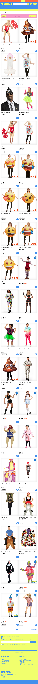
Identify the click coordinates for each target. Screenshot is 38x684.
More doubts (3, 663)
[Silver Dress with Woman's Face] (28, 470)
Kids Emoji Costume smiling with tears (26, 179)
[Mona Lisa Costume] (10, 504)
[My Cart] (36, 4)
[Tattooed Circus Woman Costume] (28, 268)
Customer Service (19, 649)
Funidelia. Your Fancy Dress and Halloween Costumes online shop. (6, 4)
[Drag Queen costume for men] (10, 436)
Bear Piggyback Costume (5, 551)
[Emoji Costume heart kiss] (10, 200)
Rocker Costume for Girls (5, 348)
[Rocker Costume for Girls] (10, 335)
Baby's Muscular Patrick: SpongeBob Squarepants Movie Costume (25, 585)
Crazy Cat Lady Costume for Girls (25, 449)
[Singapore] (2, 672)
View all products (34, 629)
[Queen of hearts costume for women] (28, 133)
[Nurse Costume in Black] (28, 301)
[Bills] (28, 369)
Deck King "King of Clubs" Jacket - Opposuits (27, 551)
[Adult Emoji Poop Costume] (28, 31)
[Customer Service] (34, 4)
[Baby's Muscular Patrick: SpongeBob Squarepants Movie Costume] (28, 572)
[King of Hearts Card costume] (28, 65)
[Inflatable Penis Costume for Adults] (10, 65)
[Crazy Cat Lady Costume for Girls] (28, 436)
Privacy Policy (21, 661)
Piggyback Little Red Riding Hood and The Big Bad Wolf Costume (27, 518)
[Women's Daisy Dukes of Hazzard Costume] (28, 605)
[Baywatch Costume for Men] (10, 31)
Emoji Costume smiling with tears (25, 247)
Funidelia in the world (23, 659)
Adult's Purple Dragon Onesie (6, 483)
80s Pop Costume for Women (24, 112)
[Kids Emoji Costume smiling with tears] (28, 166)
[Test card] (10, 301)
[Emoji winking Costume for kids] (10, 234)
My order (2, 659)
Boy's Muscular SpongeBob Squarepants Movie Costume (9, 619)
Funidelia (2, 9)
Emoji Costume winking (5, 281)
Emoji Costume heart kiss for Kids (25, 213)
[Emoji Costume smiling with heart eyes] (10, 166)
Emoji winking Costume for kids (6, 247)
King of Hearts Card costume (24, 78)
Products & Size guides (5, 660)
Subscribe (33, 642)
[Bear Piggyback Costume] (10, 538)
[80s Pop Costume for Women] (28, 99)
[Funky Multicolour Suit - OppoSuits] (28, 335)
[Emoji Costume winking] (10, 268)
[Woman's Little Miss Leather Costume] (10, 403)
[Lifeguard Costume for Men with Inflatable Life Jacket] (10, 133)
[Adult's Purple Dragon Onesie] (10, 470)
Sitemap (20, 663)
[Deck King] (28, 538)
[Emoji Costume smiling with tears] (28, 234)
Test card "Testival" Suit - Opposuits (7, 314)
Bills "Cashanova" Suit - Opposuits (25, 382)
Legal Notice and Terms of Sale (25, 660)
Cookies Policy (21, 662)
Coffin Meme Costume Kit (5, 112)
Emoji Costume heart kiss (5, 213)
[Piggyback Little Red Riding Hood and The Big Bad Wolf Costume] (28, 504)
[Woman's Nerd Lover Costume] (28, 403)
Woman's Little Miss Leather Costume (7, 416)
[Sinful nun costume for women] (10, 572)
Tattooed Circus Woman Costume (25, 281)
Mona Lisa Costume (4, 517)
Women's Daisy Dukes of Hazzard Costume (27, 618)
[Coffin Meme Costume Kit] (10, 99)
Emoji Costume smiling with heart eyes (8, 179)
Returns (2, 662)
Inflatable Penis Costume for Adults (7, 78)
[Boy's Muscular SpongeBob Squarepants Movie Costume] (10, 605)
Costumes (5, 9)
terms (19, 644)
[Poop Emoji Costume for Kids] (10, 369)
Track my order (19, 652)
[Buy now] (17, 51)
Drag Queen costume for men (6, 449)
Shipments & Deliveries (5, 661)
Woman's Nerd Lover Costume (24, 416)
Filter (4, 16)
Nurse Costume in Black (23, 314)
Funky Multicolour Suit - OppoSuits (25, 348)
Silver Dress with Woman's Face (25, 483)
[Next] (21, 630)
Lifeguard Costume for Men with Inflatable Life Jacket (9, 146)
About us (20, 665)
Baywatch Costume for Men (6, 44)
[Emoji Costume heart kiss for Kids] (28, 200)
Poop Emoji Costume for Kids (6, 382)
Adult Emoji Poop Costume (24, 44)
